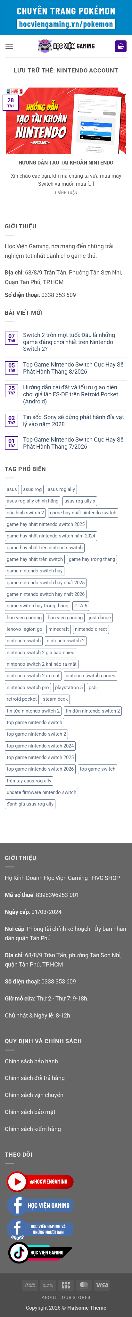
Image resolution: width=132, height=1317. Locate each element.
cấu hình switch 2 (25, 513)
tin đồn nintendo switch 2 (93, 711)
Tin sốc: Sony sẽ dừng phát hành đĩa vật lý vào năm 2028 (73, 420)
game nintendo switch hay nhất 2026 (46, 594)
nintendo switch (24, 641)
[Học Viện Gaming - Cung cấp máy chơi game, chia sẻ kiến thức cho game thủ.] (66, 46)
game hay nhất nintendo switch (83, 513)
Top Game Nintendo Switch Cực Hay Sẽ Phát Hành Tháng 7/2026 (73, 443)
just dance (100, 618)
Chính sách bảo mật (30, 1112)
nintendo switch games (90, 676)
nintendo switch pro (28, 687)
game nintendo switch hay (34, 571)
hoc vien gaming (24, 618)
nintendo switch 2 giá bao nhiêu (40, 652)
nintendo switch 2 (66, 641)
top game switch (97, 769)
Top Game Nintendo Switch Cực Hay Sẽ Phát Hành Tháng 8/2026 (73, 368)
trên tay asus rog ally (29, 781)
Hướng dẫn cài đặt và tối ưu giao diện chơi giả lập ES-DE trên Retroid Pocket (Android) (70, 394)
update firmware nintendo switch (41, 792)
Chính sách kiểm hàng (33, 1129)
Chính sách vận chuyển (34, 1095)
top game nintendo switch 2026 (40, 769)
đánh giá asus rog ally (30, 804)
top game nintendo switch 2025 (40, 757)
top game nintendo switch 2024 (40, 746)
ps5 (92, 687)
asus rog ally (61, 489)
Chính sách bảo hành (31, 1061)
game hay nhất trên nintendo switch (45, 548)
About (49, 1297)
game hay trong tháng (92, 559)
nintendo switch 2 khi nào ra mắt (42, 664)
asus (12, 489)
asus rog (32, 489)
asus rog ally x (79, 501)
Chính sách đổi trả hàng (35, 1078)
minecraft (58, 629)
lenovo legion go (24, 629)
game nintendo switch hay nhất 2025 (46, 583)
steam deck (55, 699)
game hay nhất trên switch (35, 559)
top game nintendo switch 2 (36, 734)
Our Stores (76, 1297)
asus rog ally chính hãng (32, 501)
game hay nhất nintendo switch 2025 (46, 524)
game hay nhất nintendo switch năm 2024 (51, 536)
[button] (9, 46)
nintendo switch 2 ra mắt (33, 676)
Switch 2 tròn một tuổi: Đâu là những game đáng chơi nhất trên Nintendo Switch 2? (69, 342)
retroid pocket (22, 699)
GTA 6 (80, 606)
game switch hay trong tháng (37, 606)
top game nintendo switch (34, 722)
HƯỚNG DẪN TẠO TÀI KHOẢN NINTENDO (66, 163)
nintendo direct (91, 629)
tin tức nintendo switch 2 (33, 711)
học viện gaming (65, 618)
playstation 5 (69, 687)
